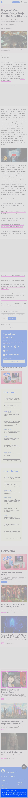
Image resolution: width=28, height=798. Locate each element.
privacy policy (5, 794)
